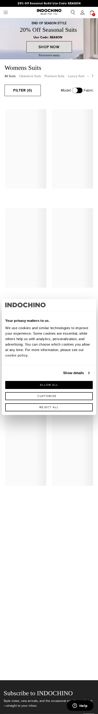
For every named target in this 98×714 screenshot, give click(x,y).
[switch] (77, 90)
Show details (73, 373)
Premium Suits (54, 76)
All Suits (10, 76)
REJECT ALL (49, 407)
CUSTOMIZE (46, 396)
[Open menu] (7, 12)
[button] (82, 12)
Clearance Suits (30, 76)
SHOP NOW (49, 47)
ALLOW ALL (49, 385)
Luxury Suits (76, 76)
